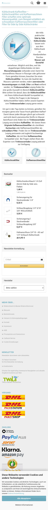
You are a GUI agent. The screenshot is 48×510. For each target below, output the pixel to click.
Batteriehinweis (9, 314)
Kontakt (6, 322)
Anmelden (24, 266)
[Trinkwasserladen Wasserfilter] (5, 3)
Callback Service (9, 338)
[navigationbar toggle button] (45, 3)
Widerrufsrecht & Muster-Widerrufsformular (18, 306)
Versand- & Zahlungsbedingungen (15, 318)
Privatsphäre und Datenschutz (14, 334)
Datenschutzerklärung (16, 493)
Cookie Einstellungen (11, 342)
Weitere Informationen (24, 505)
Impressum (8, 326)
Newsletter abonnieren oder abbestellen (15, 355)
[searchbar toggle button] (32, 3)
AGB (5, 330)
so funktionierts (7, 366)
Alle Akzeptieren (24, 498)
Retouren (7, 310)
